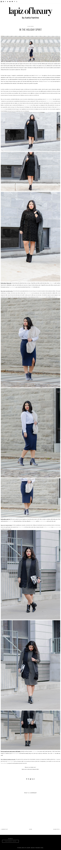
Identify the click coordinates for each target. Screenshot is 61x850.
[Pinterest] (14, 1)
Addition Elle (51, 283)
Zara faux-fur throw (42, 521)
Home (30, 829)
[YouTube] (10, 1)
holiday (42, 33)
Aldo (56, 759)
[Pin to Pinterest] (26, 779)
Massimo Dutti (11, 521)
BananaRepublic (15, 33)
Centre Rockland (27, 33)
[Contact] (16, 1)
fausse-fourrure (56, 527)
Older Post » (56, 829)
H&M (31, 287)
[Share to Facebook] (28, 779)
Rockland (33, 34)
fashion (36, 33)
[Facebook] (5, 1)
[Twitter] (7, 1)
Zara (39, 34)
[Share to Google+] (34, 779)
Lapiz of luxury (25, 848)
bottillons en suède (47, 527)
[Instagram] (3, 1)
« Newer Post (4, 829)
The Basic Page (39, 848)
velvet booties (33, 521)
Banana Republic (12, 287)
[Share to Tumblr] (32, 779)
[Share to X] (30, 779)
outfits (26, 34)
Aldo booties (34, 751)
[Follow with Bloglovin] (12, 1)
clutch (53, 753)
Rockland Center (37, 75)
